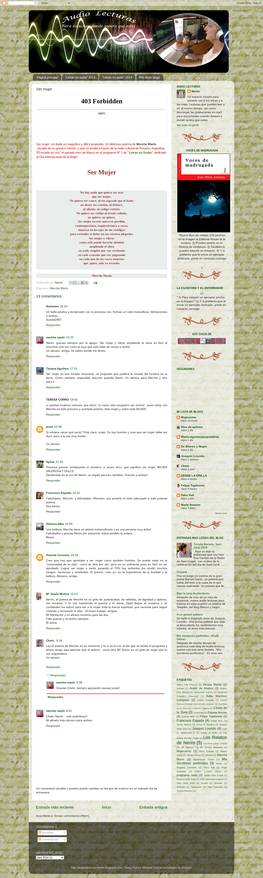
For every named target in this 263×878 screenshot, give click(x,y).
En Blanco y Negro (194, 446)
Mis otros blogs (149, 77)
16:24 (63, 306)
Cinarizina (198, 712)
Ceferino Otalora (200, 708)
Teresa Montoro (185, 791)
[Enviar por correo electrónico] (71, 283)
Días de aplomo (192, 427)
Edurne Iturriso (217, 712)
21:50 (59, 461)
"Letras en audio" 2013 (80, 77)
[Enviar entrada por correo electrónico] (94, 282)
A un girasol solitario (190, 614)
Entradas (47, 832)
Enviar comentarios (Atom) (71, 815)
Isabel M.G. (217, 721)
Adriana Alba (55, 523)
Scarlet (204, 783)
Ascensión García (203, 692)
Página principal (47, 77)
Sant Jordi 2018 (186, 783)
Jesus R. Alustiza (205, 724)
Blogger (186, 867)
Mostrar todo (221, 513)
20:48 (58, 426)
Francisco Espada (58, 492)
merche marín (55, 337)
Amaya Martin (212, 684)
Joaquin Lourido (192, 456)
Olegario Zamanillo (187, 767)
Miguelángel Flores (203, 759)
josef (49, 426)
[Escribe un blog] (75, 283)
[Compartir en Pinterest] (86, 283)
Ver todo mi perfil (188, 125)
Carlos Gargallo (205, 700)
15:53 (74, 594)
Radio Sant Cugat (213, 775)
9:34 (59, 640)
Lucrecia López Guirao (215, 743)
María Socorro (191, 504)
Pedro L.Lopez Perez (208, 771)
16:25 (70, 337)
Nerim (59, 282)
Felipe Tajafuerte (192, 485)
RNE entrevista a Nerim (212, 779)
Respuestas (58, 675)
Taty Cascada (215, 787)
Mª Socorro (187, 747)
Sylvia (50, 461)
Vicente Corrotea (57, 555)
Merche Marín (59, 288)
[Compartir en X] (79, 283)
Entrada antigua (153, 807)
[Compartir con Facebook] (83, 283)
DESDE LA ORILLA (194, 475)
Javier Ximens (184, 724)
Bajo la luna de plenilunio (193, 593)
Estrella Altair (188, 716)
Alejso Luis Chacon (187, 684)
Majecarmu (188, 417)
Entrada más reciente (55, 807)
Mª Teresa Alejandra (211, 747)
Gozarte (182, 572)
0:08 (79, 682)
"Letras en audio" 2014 (117, 77)
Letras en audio (209, 733)
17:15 (73, 368)
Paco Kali (209, 767)
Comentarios (49, 839)
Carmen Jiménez (205, 704)
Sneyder (218, 783)
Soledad (181, 787)
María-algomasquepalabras (200, 436)
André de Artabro (201, 688)
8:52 (69, 710)
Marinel (208, 755)
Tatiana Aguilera (57, 368)
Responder (53, 325)
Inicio (106, 807)
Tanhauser (196, 787)
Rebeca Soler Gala (186, 779)
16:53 (76, 492)
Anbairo (180, 688)
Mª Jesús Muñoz (57, 594)
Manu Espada (206, 751)
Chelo (50, 640)
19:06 (73, 399)
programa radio (187, 775)
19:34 (74, 555)
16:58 (69, 523)
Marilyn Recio (194, 755)
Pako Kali (187, 495)
